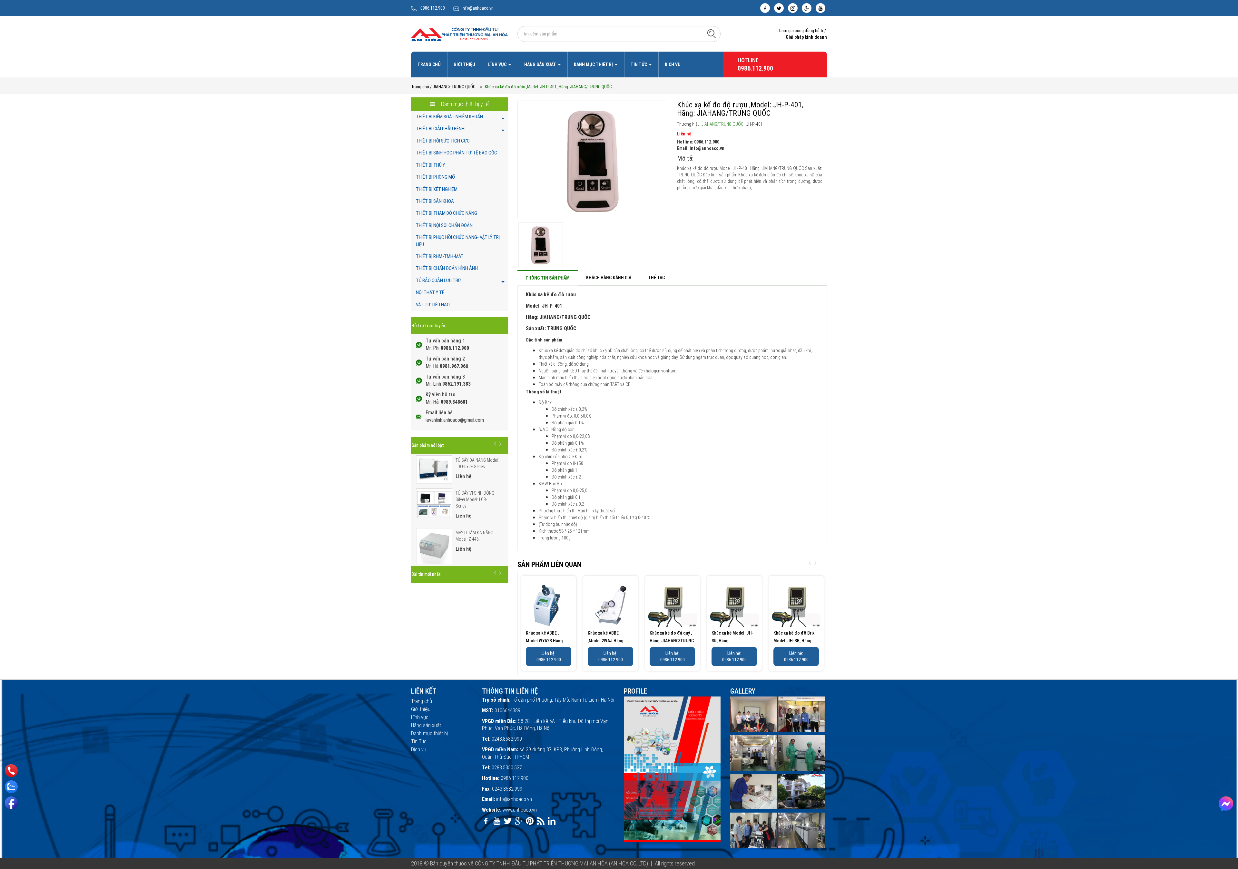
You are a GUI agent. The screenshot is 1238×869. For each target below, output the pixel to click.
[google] (806, 8)
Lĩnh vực (497, 64)
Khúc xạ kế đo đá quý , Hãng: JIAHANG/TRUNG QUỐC (672, 640)
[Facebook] (11, 802)
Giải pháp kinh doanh (806, 37)
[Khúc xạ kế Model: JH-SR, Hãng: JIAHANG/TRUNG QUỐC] (734, 603)
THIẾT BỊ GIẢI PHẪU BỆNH (440, 129)
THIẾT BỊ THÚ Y (430, 165)
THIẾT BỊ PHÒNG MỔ (435, 177)
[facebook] (765, 8)
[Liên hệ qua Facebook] (1226, 803)
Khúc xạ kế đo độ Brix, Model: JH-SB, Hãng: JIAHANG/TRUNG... (794, 640)
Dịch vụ (673, 64)
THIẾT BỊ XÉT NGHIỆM (436, 189)
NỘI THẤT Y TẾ (430, 292)
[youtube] (820, 8)
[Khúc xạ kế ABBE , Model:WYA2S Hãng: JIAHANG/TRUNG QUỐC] (548, 603)
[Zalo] (11, 786)
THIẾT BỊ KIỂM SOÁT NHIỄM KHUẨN (449, 117)
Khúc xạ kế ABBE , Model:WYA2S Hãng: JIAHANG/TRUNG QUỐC (548, 640)
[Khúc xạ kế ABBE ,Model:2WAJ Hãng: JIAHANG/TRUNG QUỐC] (610, 603)
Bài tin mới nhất (426, 574)
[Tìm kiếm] (711, 33)
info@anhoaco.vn (478, 8)
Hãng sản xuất (540, 64)
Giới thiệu (464, 64)
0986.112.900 (432, 8)
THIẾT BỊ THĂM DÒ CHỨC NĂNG (446, 213)
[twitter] (779, 8)
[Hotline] (11, 770)
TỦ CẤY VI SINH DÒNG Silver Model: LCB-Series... (475, 499)
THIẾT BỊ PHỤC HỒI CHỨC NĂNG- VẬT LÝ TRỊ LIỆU (458, 240)
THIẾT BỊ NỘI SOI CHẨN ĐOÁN (444, 225)
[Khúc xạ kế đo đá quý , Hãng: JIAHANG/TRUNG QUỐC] (672, 603)
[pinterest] (530, 821)
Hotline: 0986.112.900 (698, 141)
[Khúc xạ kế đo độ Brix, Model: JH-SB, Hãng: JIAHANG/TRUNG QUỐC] (796, 603)
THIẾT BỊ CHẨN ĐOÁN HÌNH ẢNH (447, 268)
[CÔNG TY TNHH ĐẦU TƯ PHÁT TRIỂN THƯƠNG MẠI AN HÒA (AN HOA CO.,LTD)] (459, 33)
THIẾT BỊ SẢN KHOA (435, 201)
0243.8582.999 (507, 739)
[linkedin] (551, 821)
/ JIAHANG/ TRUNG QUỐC (453, 86)
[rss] (541, 821)
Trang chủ (429, 64)
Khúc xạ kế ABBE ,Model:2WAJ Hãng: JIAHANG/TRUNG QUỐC (610, 640)
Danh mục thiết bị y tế (464, 104)
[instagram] (793, 8)
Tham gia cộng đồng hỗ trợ (801, 30)
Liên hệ (684, 133)
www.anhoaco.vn (520, 810)
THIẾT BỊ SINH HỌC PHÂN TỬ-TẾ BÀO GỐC (456, 153)
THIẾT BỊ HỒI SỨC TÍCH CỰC (443, 141)
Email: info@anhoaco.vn (700, 148)
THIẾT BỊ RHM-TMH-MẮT (440, 256)
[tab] (547, 277)
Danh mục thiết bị (594, 64)
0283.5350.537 (507, 768)
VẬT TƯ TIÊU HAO (433, 305)
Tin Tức (639, 64)
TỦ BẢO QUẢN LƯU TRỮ (438, 280)
